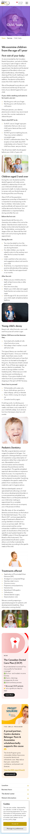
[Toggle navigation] (27, 3)
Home (3, 38)
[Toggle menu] (28, 785)
